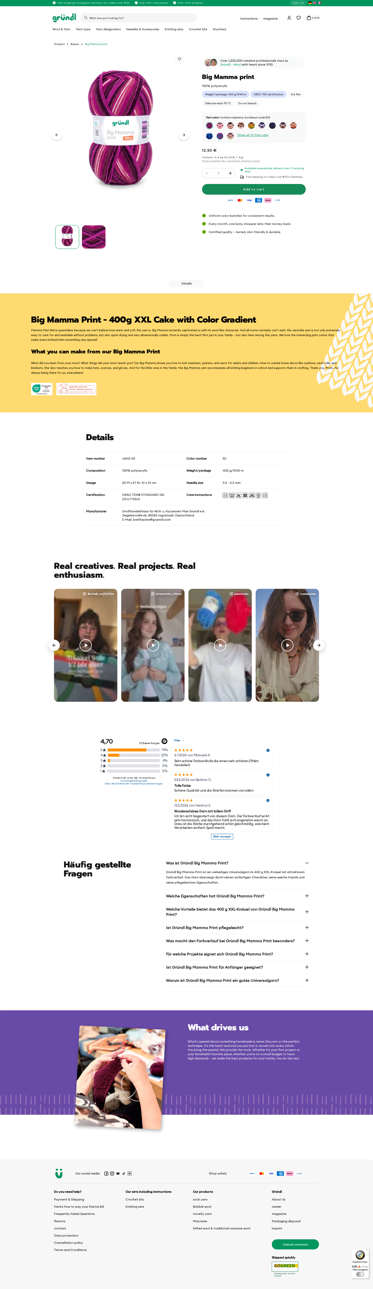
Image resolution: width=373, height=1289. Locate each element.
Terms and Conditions (70, 1250)
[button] (298, 18)
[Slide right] (183, 135)
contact (60, 1228)
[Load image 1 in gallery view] (67, 237)
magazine (279, 1214)
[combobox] (138, 18)
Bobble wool (202, 1206)
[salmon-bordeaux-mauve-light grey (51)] (219, 125)
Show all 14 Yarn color (252, 135)
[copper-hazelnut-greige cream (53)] (240, 125)
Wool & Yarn (61, 29)
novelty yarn (202, 1214)
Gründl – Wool (230, 65)
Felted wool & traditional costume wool (221, 1228)
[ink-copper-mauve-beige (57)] (282, 125)
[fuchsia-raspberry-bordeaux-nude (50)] (209, 125)
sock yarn (200, 1199)
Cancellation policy (68, 1243)
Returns (59, 1221)
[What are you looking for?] (86, 17)
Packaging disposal (286, 1221)
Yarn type (83, 29)
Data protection (66, 1235)
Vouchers (219, 29)
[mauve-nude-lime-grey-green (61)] (230, 136)
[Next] (318, 645)
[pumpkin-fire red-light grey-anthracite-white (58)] (293, 125)
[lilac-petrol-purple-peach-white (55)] (261, 125)
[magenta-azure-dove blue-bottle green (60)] (219, 136)
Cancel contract (295, 1244)
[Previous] (54, 645)
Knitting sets (134, 1206)
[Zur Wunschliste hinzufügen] (179, 59)
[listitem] (310, 3)
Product (59, 44)
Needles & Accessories (142, 29)
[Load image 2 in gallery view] (93, 237)
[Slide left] (56, 135)
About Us (278, 1199)
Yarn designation (108, 29)
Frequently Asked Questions (74, 1214)
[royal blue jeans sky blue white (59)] (209, 136)
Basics (75, 44)
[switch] (360, 1274)
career (276, 1206)
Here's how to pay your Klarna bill (79, 1206)
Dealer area (298, 3)
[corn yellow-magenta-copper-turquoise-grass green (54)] (251, 125)
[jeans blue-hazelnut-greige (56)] (272, 125)
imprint (277, 1228)
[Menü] (366, 1250)
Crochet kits (134, 1199)
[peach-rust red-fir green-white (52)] (230, 125)
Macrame (200, 1221)
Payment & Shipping (69, 1199)
